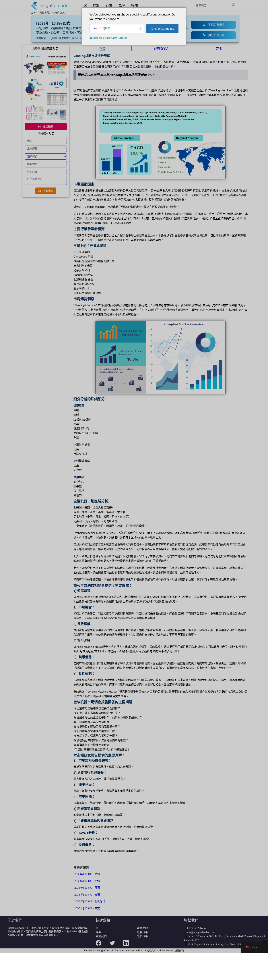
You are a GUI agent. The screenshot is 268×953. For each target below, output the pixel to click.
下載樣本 (48, 191)
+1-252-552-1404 (195, 928)
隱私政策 (142, 936)
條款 (98, 932)
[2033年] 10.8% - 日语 (86, 887)
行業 (109, 5)
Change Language (162, 28)
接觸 (134, 5)
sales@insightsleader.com (200, 932)
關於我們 (101, 936)
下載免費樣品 (216, 24)
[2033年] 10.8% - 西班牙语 (89, 901)
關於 (96, 5)
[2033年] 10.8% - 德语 (86, 880)
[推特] (116, 945)
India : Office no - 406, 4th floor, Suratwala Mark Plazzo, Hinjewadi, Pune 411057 (225, 938)
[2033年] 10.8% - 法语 (86, 894)
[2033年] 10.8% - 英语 (86, 874)
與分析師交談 (216, 35)
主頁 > (34, 12)
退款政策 (142, 932)
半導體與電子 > (45, 12)
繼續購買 (48, 126)
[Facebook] (102, 945)
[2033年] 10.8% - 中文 (86, 908)
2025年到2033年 (61, 12)
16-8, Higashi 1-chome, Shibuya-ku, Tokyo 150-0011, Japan (222, 944)
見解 (122, 5)
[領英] (130, 945)
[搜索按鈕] (233, 5)
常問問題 (142, 928)
